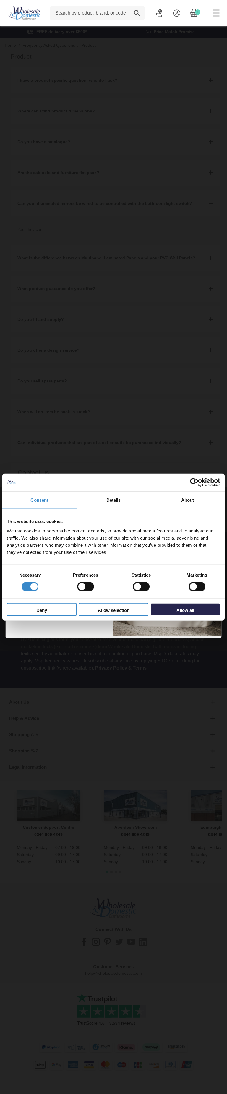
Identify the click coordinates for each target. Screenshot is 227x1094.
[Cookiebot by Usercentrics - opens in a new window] (194, 482)
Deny (41, 609)
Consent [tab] (39, 500)
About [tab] (187, 500)
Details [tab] (113, 500)
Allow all (185, 609)
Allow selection (113, 609)
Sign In (176, 13)
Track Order (159, 13)
